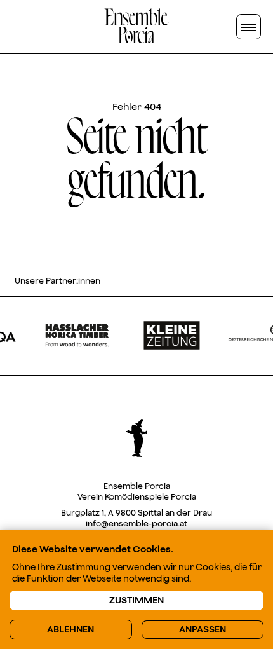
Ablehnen (70, 629)
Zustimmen (136, 600)
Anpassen (202, 629)
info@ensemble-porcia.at (136, 523)
